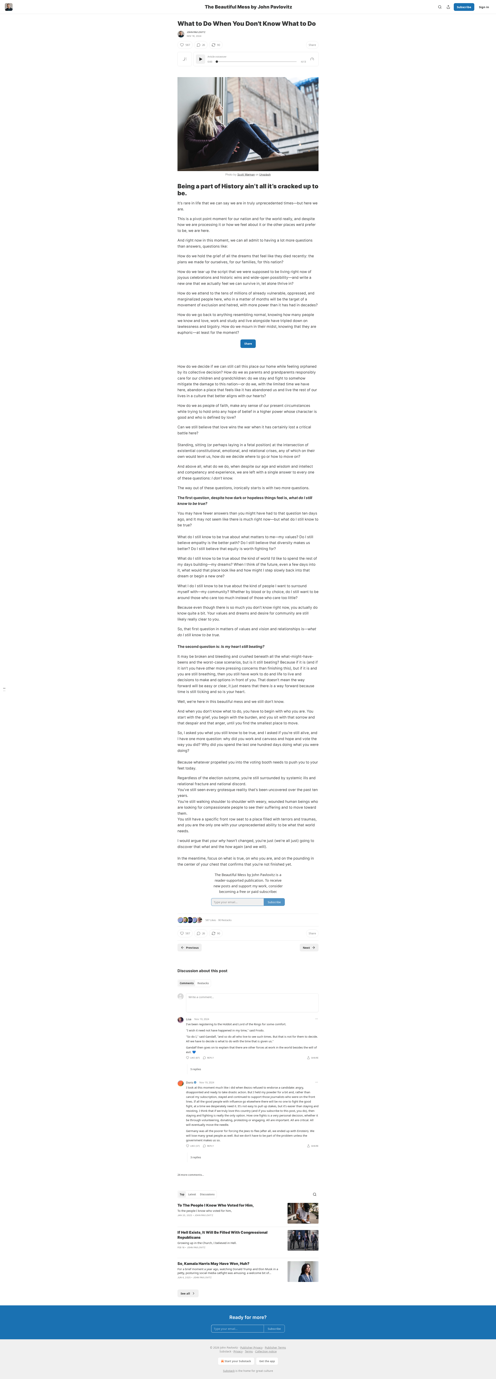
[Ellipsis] (316, 1019)
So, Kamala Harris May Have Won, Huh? (213, 1263)
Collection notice (266, 1351)
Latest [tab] (192, 1194)
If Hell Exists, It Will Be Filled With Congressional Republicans (222, 1235)
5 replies (195, 1069)
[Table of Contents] (4, 689)
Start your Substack (238, 1361)
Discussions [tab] (207, 1194)
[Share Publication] (448, 7)
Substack (229, 1371)
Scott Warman (246, 174)
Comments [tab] (187, 983)
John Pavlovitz (196, 32)
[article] (248, 1213)
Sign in (484, 7)
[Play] (200, 59)
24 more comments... (190, 1175)
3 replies (195, 1157)
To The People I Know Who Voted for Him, (215, 1205)
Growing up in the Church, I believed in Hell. (207, 1243)
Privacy (238, 1351)
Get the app (267, 1361)
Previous (192, 947)
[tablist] (194, 983)
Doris (189, 1082)
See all (185, 1293)
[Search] (440, 7)
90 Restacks (225, 920)
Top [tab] (182, 1194)
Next (306, 947)
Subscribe (464, 7)
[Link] (172, 71)
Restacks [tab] (203, 983)
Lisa (188, 1019)
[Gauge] (312, 59)
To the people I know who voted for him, (204, 1211)
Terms (249, 1351)
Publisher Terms (275, 1347)
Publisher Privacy (251, 1347)
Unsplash (265, 174)
